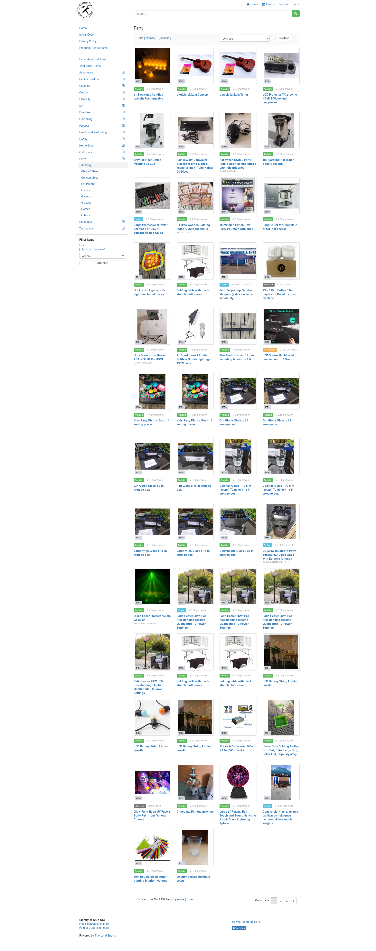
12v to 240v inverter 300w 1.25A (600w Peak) (236, 748)
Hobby (83, 139)
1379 (224, 537)
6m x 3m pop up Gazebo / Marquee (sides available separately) (236, 294)
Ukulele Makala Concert (192, 94)
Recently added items (92, 59)
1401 (224, 602)
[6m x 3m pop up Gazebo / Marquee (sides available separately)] (238, 260)
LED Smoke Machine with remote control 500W (279, 357)
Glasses (86, 202)
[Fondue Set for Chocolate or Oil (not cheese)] (281, 195)
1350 (224, 342)
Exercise (84, 112)
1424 (267, 667)
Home (254, 4)
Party (82, 159)
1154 (224, 276)
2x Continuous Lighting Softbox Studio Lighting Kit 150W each (195, 359)
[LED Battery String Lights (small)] (281, 651)
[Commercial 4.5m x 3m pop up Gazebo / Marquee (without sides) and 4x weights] (281, 782)
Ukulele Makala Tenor (234, 94)
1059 (224, 146)
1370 (224, 407)
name (181, 899)
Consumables (89, 177)
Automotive (86, 72)
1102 (181, 211)
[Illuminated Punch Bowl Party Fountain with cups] (238, 195)
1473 (267, 798)
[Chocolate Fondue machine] (195, 782)
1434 (267, 732)
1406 (138, 667)
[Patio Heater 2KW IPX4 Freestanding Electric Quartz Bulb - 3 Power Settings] (195, 586)
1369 (181, 407)
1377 (138, 537)
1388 (138, 602)
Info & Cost (86, 34)
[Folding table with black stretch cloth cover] (195, 260)
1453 (181, 798)
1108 (224, 211)
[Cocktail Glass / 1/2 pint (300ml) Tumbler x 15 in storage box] (238, 456)
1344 (181, 342)
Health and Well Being (93, 132)
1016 (267, 81)
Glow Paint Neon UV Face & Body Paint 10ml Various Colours (152, 815)
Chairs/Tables (89, 171)
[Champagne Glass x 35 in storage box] (238, 521)
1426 (181, 732)
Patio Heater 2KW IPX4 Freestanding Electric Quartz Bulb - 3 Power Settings (191, 621)
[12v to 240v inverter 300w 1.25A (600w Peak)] (238, 717)
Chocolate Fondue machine (195, 811)
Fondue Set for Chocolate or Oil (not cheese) (280, 227)
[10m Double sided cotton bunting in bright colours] (152, 847)
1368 (138, 407)
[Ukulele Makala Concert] (195, 65)
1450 (138, 798)
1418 (224, 667)
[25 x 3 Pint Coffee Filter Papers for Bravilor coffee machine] (281, 260)
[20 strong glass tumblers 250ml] (195, 847)
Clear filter (102, 262)
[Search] (296, 13)
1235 (267, 276)
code (190, 899)
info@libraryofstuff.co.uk (94, 924)
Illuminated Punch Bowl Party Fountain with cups (236, 227)
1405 (267, 602)
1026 (224, 81)
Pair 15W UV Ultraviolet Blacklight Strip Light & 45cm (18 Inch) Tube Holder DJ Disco (195, 165)
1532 (181, 863)
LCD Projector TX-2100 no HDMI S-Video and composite (280, 98)
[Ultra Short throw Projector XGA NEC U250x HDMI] (152, 326)
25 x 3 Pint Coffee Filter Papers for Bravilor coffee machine (279, 294)
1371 (267, 407)
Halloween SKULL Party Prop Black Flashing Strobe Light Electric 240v (238, 163)
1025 (181, 81)
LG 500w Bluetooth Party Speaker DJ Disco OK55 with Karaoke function (279, 554)
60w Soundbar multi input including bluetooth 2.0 (237, 357)
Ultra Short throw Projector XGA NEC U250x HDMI (151, 357)
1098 (267, 146)
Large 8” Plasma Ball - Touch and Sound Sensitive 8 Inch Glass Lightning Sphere (238, 817)
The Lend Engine (105, 935)
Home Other (87, 145)
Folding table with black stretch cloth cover (193, 292)
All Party (86, 165)
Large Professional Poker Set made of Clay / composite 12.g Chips (150, 229)
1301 (138, 342)
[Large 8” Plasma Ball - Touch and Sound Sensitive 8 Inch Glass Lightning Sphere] (238, 782)
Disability (84, 99)
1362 (267, 342)
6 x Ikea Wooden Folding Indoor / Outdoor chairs (193, 227)
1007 (138, 81)
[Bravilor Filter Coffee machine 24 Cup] (152, 130)
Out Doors (85, 152)
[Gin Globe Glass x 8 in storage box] (238, 391)
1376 (267, 472)
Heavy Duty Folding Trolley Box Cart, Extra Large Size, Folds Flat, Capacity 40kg (281, 750)
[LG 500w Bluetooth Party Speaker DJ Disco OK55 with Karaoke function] (281, 521)
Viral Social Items (90, 66)
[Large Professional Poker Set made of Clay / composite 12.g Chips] (152, 195)
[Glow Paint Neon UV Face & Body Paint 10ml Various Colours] (152, 782)
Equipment (88, 184)
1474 (138, 863)
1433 (224, 732)
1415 (181, 667)
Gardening (85, 119)
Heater (85, 209)
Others (85, 215)
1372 (138, 472)
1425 (138, 732)
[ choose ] (85, 249)
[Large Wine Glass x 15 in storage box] (152, 521)
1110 (267, 211)
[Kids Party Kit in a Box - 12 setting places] (152, 391)
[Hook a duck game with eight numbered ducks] (152, 260)
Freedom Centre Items (93, 48)
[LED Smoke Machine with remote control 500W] (281, 326)
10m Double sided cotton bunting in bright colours (150, 878)
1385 (267, 537)
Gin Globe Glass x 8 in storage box (234, 422)
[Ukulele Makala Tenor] (238, 65)
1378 (181, 537)
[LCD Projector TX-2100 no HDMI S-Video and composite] (281, 65)
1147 (138, 276)
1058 (181, 146)
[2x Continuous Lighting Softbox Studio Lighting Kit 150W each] (195, 326)
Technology (86, 228)
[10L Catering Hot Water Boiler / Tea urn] (281, 130)
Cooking (84, 92)
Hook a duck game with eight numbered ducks (149, 292)
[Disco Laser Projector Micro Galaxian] (152, 586)
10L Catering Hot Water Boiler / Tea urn (278, 162)
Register (283, 4)
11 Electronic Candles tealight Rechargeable (148, 96)
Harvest (84, 125)
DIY (81, 106)
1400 (181, 602)
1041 (138, 146)
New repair (239, 927)
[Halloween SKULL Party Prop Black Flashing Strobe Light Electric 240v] (238, 130)
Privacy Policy (87, 41)
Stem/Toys (85, 222)
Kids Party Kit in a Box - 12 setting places (151, 422)
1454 (224, 798)
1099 (138, 211)
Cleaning (84, 86)
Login (296, 4)
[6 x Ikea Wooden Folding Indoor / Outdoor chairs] (195, 195)
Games (85, 190)
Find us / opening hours (94, 927)
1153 (181, 276)
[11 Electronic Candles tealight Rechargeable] (152, 65)
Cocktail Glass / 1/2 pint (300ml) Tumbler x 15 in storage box (235, 489)
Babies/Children (89, 79)
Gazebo (86, 196)
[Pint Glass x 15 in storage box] (195, 456)
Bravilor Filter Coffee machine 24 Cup (147, 162)
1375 (224, 472)
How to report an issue (246, 922)
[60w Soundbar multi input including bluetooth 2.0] (238, 326)
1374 (181, 472)
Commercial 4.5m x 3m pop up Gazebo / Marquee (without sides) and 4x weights (280, 817)
